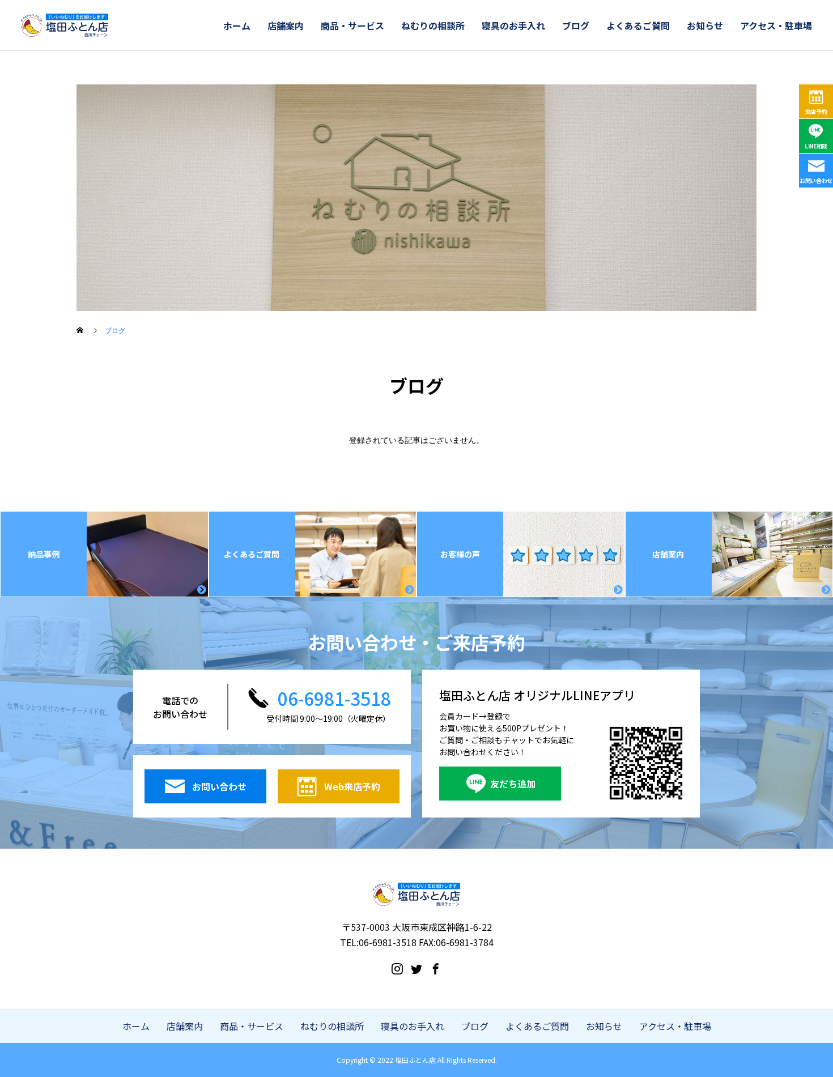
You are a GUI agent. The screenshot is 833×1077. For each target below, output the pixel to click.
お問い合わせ (816, 180)
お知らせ (705, 25)
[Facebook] (436, 968)
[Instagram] (397, 968)
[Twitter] (416, 968)
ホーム (236, 25)
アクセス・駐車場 (776, 25)
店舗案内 (285, 25)
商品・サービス (352, 25)
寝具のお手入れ (513, 25)
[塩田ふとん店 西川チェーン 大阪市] (64, 25)
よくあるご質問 (638, 25)
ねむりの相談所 (433, 25)
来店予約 (816, 111)
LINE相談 (816, 146)
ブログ (575, 25)
